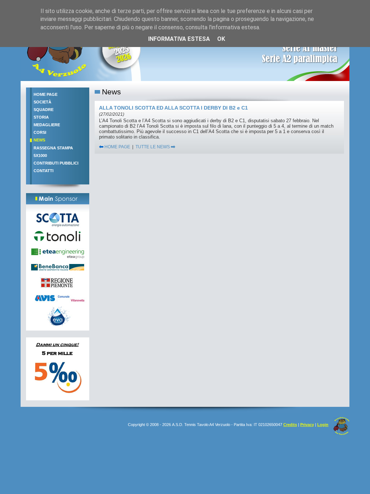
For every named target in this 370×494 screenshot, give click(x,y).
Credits (290, 424)
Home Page (45, 94)
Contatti (43, 171)
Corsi (40, 132)
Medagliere (47, 125)
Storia (41, 117)
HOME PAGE (116, 146)
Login (322, 424)
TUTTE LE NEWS (153, 146)
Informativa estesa (179, 38)
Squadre (43, 109)
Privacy (307, 424)
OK (221, 38)
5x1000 (40, 155)
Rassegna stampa (53, 148)
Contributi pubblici (56, 163)
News (39, 140)
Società (42, 102)
